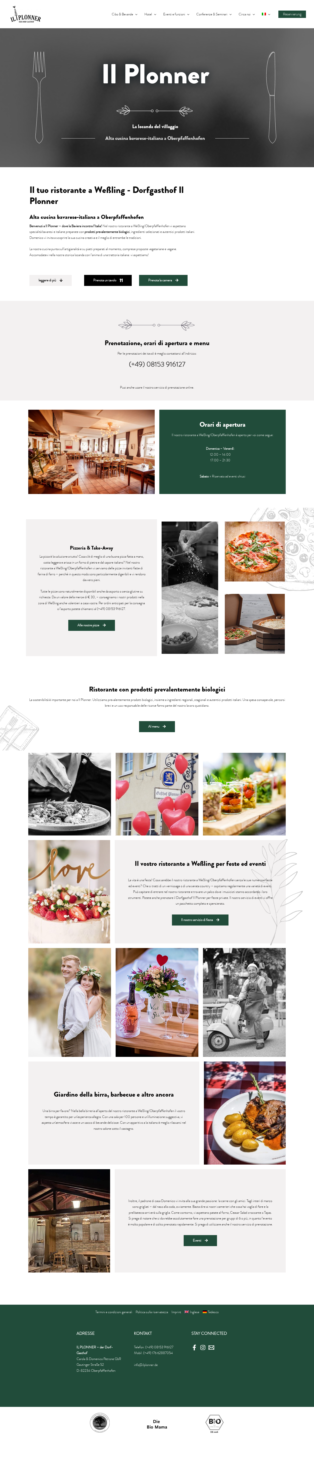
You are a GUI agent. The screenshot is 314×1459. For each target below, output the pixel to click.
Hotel (148, 14)
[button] (50, 280)
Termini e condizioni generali (113, 1312)
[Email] (211, 1347)
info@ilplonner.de (146, 1365)
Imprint (176, 1312)
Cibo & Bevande (122, 14)
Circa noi (245, 14)
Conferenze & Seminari (211, 14)
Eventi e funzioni (174, 14)
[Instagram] (203, 1347)
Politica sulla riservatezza (152, 1312)
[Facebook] (194, 1347)
